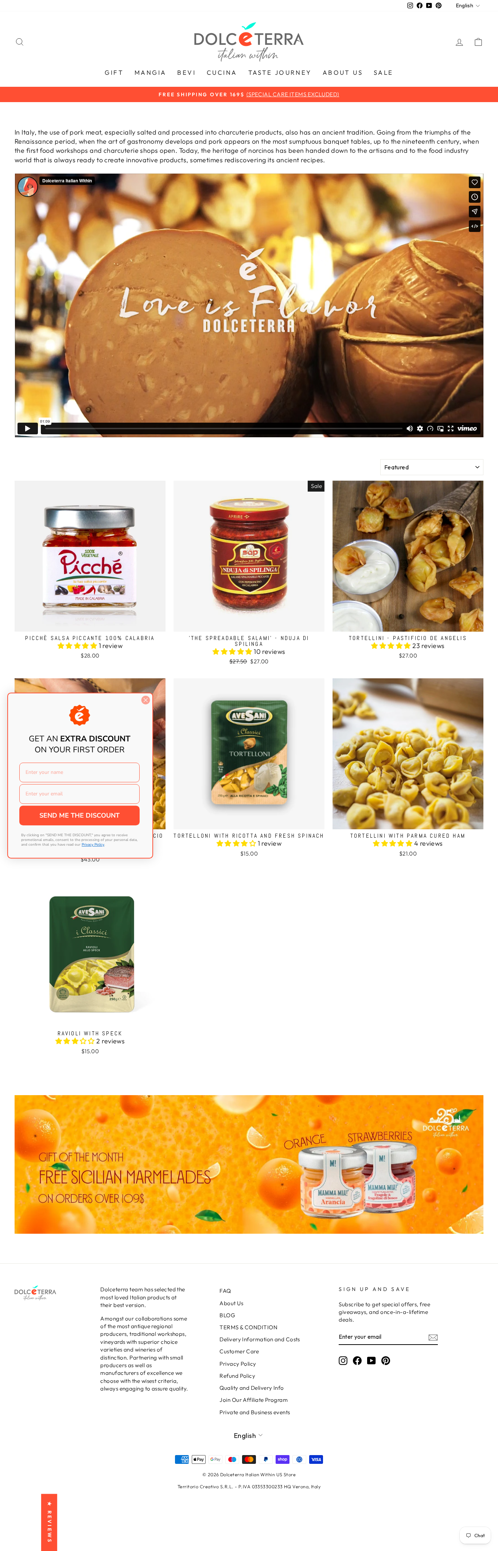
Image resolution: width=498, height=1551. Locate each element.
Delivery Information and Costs (259, 1339)
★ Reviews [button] (49, 1522)
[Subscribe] (433, 1337)
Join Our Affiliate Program (253, 1399)
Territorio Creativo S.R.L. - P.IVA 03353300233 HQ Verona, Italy (249, 1486)
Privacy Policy (237, 1363)
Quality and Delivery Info (251, 1387)
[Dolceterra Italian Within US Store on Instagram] (343, 1360)
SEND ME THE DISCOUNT (79, 815)
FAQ (225, 1290)
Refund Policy (237, 1375)
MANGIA (150, 72)
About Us (231, 1303)
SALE (383, 72)
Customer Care (239, 1351)
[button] (78, 645)
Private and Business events (254, 1412)
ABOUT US (343, 72)
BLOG (227, 1315)
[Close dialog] (145, 700)
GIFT (114, 72)
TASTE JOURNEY (280, 72)
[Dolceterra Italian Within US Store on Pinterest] (385, 1360)
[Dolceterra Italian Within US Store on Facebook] (357, 1360)
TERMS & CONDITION (248, 1327)
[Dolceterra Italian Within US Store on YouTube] (371, 1360)
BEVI (186, 72)
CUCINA (222, 72)
